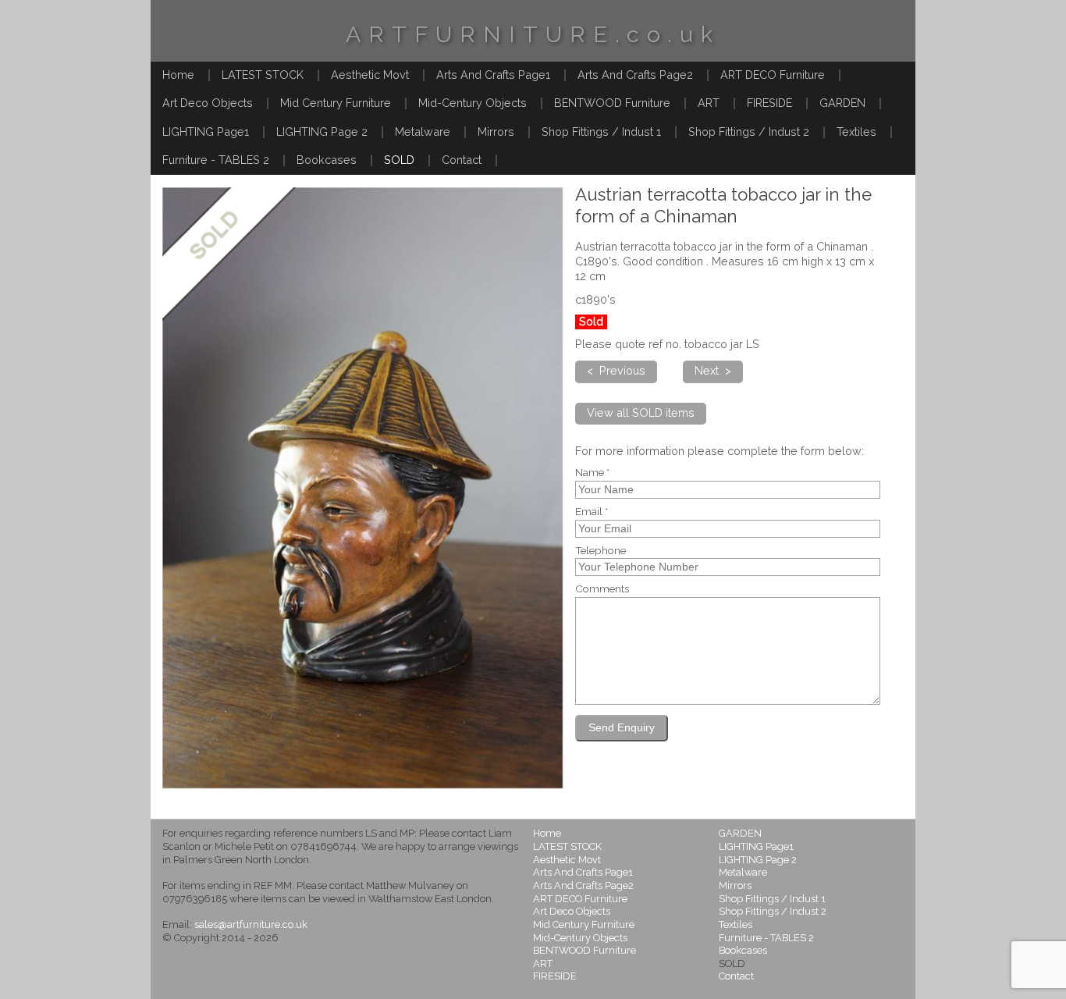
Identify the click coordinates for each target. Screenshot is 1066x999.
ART (709, 102)
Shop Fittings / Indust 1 (601, 131)
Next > (713, 370)
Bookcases (327, 159)
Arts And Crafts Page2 (635, 74)
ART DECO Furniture (772, 74)
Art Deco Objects (207, 102)
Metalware (422, 131)
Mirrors (496, 131)
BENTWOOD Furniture (612, 102)
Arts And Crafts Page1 (493, 74)
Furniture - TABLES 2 (215, 159)
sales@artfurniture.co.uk (250, 924)
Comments (602, 589)
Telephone (600, 551)
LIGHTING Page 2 (322, 131)
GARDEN (842, 102)
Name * (592, 473)
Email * (591, 512)
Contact (461, 159)
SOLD (399, 159)
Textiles (856, 131)
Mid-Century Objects (472, 102)
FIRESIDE (769, 102)
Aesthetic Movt (370, 74)
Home (178, 74)
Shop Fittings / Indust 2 (748, 131)
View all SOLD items (641, 412)
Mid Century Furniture (335, 102)
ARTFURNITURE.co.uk (533, 34)
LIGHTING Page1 (205, 131)
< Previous (616, 370)
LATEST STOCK (263, 74)
